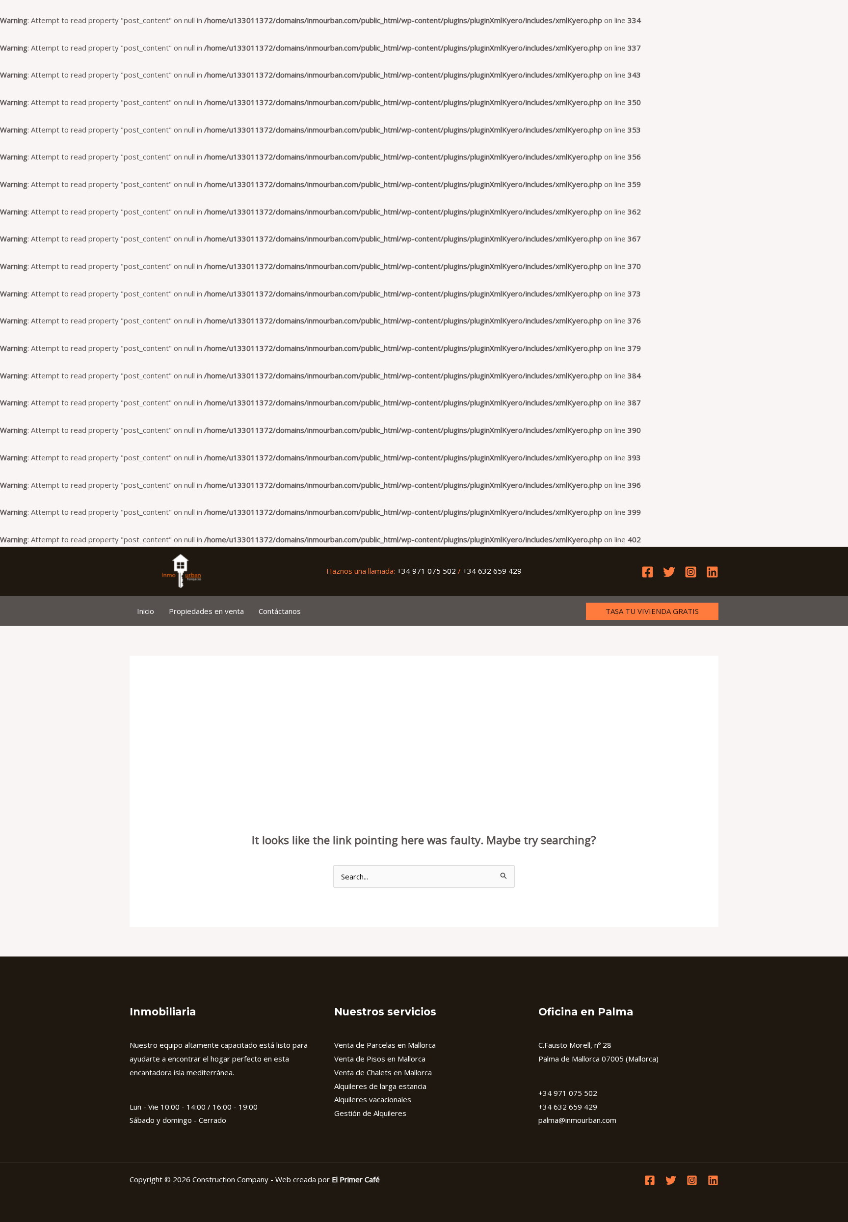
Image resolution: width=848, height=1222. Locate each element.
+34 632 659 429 (492, 571)
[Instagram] (691, 572)
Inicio (145, 611)
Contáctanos (280, 611)
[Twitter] (669, 572)
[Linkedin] (712, 572)
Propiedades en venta (206, 611)
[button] (652, 611)
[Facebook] (647, 572)
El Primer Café (356, 1179)
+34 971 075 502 (426, 571)
